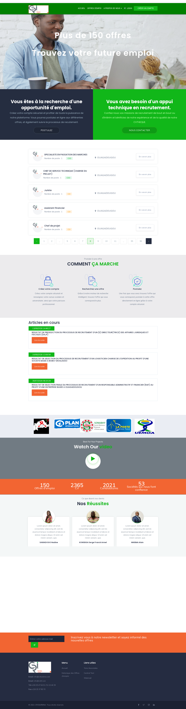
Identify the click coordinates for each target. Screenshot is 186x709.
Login (129, 8)
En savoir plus (145, 156)
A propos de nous (112, 8)
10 (106, 241)
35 (132, 241)
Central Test (89, 673)
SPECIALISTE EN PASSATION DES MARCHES (65, 154)
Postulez (46, 130)
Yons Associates (91, 668)
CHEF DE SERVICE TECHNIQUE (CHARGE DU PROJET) (65, 172)
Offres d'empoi (94, 8)
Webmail (87, 678)
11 (115, 241)
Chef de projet (52, 225)
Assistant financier (54, 208)
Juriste (48, 190)
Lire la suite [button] (39, 340)
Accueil (81, 8)
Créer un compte (146, 8)
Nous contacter (139, 130)
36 (141, 241)
